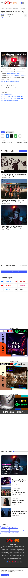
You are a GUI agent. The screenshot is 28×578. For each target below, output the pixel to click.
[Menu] (2, 3)
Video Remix (15, 532)
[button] (22, 3)
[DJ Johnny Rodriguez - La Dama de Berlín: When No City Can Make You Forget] (6, 481)
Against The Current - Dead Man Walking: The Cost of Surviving (12, 227)
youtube (8, 285)
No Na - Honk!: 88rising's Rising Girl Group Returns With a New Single (13, 201)
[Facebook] (7, 136)
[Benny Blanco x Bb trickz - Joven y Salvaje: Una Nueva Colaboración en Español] (6, 501)
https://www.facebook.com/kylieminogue (12, 96)
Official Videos (8, 8)
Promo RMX (14, 530)
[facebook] (7, 562)
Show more (23, 151)
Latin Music (4, 527)
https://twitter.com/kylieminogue (9, 100)
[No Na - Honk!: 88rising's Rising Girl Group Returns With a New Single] (6, 491)
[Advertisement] (14, 33)
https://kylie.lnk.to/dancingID (18, 75)
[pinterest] (10, 562)
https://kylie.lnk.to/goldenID (14, 73)
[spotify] (21, 562)
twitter (8, 289)
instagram (22, 285)
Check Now (11, 571)
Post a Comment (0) (14, 272)
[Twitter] (11, 136)
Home (2, 8)
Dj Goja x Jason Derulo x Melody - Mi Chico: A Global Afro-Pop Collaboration (19, 512)
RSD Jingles (22, 530)
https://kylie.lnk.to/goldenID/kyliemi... (10, 81)
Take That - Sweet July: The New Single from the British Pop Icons (14, 175)
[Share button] (19, 136)
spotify (22, 289)
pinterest (22, 281)
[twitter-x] (18, 562)
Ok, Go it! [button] (5, 575)
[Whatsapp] (15, 136)
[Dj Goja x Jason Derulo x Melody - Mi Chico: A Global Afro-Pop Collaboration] (6, 512)
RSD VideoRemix (5, 532)
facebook (8, 281)
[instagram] (15, 562)
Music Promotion (13, 527)
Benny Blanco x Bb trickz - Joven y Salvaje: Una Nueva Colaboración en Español (18, 502)
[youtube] (13, 562)
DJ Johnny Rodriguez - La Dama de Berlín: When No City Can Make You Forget (19, 481)
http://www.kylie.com (6, 94)
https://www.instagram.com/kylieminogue (12, 98)
